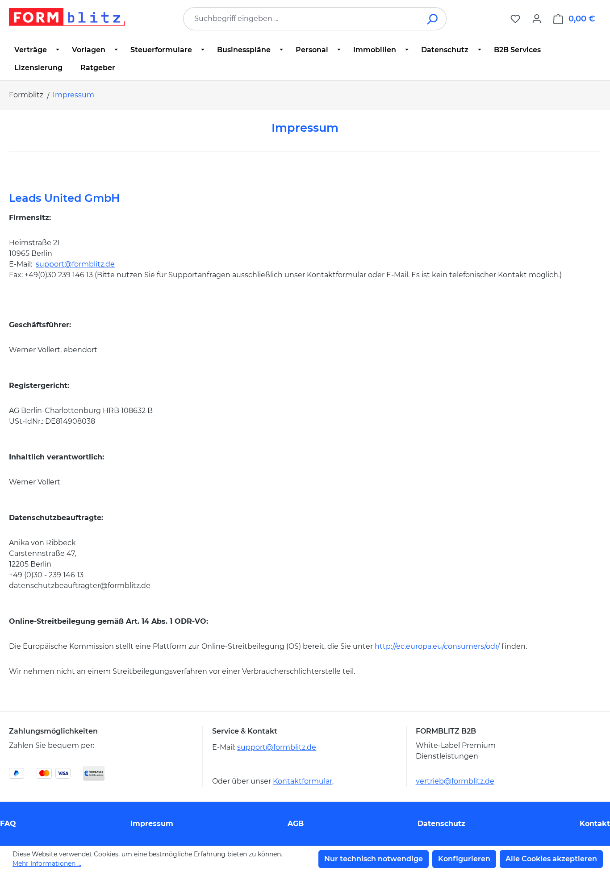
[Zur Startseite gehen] (67, 17)
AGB (296, 823)
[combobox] (301, 18)
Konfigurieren (464, 859)
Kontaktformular (302, 781)
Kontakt (595, 823)
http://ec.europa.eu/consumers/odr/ (437, 646)
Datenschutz (441, 823)
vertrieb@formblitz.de (455, 781)
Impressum (151, 823)
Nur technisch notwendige (373, 859)
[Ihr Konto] (536, 19)
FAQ (8, 823)
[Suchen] (433, 18)
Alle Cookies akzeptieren (551, 859)
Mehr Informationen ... (47, 863)
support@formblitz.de (75, 264)
